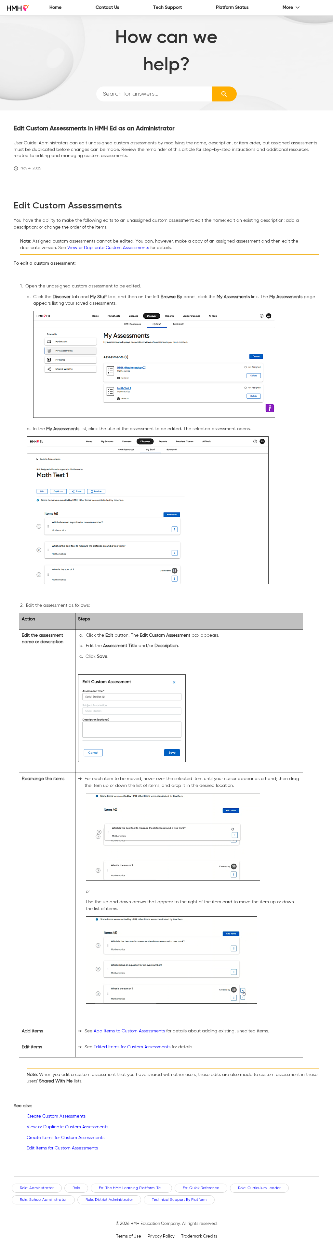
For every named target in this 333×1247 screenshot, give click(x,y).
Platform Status (232, 7)
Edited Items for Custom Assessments (132, 1047)
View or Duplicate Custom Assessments (108, 247)
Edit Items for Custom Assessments (62, 1148)
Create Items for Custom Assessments (65, 1137)
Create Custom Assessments (56, 1116)
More (288, 7)
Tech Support (167, 7)
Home (55, 7)
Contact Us (107, 7)
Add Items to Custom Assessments (129, 1031)
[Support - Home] (18, 8)
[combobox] (154, 93)
